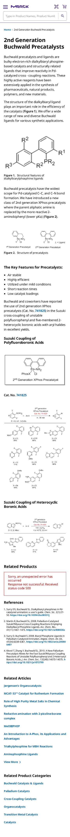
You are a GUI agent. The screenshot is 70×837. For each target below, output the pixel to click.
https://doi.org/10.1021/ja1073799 (36, 661)
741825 (40, 311)
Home (7, 29)
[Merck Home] (20, 6)
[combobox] (35, 16)
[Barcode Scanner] (56, 6)
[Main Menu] (5, 6)
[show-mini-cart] (64, 6)
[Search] (62, 16)
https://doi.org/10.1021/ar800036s (45, 629)
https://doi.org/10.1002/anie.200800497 (36, 643)
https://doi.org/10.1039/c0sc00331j (30, 615)
